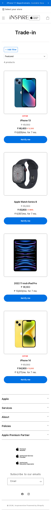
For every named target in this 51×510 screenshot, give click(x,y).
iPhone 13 (25, 120)
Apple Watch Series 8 (25, 202)
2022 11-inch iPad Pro (25, 283)
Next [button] (48, 3)
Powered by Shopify (35, 505)
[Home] (19, 17)
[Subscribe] (40, 481)
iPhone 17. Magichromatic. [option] (25, 3)
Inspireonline (20, 505)
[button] (3, 18)
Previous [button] (2, 3)
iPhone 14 (25, 360)
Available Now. (37, 3)
